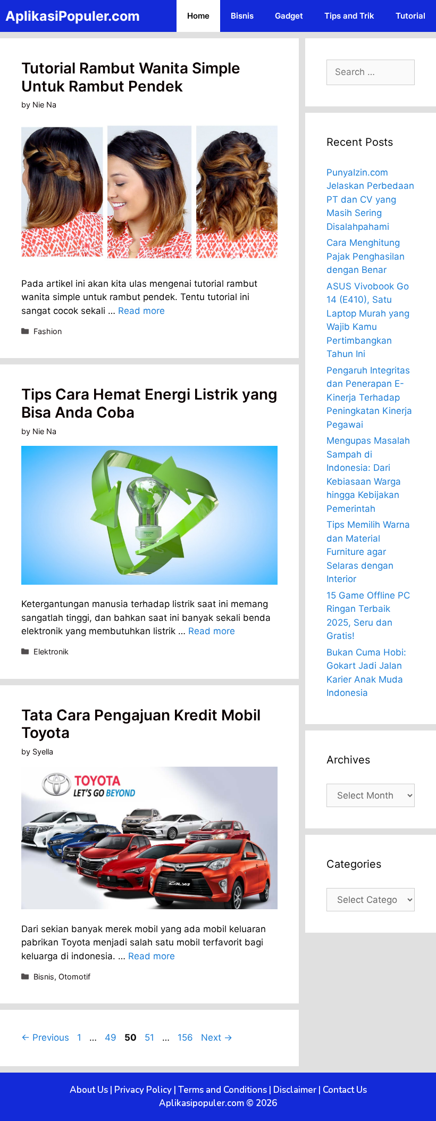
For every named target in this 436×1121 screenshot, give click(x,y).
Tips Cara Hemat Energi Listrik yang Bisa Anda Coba (149, 403)
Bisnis (242, 16)
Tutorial (410, 16)
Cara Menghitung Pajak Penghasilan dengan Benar (365, 256)
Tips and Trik (349, 16)
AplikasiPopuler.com (72, 16)
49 (111, 1037)
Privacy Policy (143, 1090)
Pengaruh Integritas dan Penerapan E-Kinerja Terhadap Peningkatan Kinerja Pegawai (369, 397)
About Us (89, 1090)
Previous (45, 1037)
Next (216, 1037)
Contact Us (345, 1090)
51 (150, 1037)
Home (198, 16)
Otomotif (74, 976)
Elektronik (51, 651)
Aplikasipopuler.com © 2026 (218, 1103)
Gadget (289, 16)
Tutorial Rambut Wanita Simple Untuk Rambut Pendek (130, 77)
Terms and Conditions (222, 1090)
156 (186, 1037)
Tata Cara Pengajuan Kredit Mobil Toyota (141, 724)
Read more (141, 310)
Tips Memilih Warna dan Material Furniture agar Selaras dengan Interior (368, 551)
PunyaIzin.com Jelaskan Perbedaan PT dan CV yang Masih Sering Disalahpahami (370, 199)
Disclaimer (294, 1090)
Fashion (47, 331)
